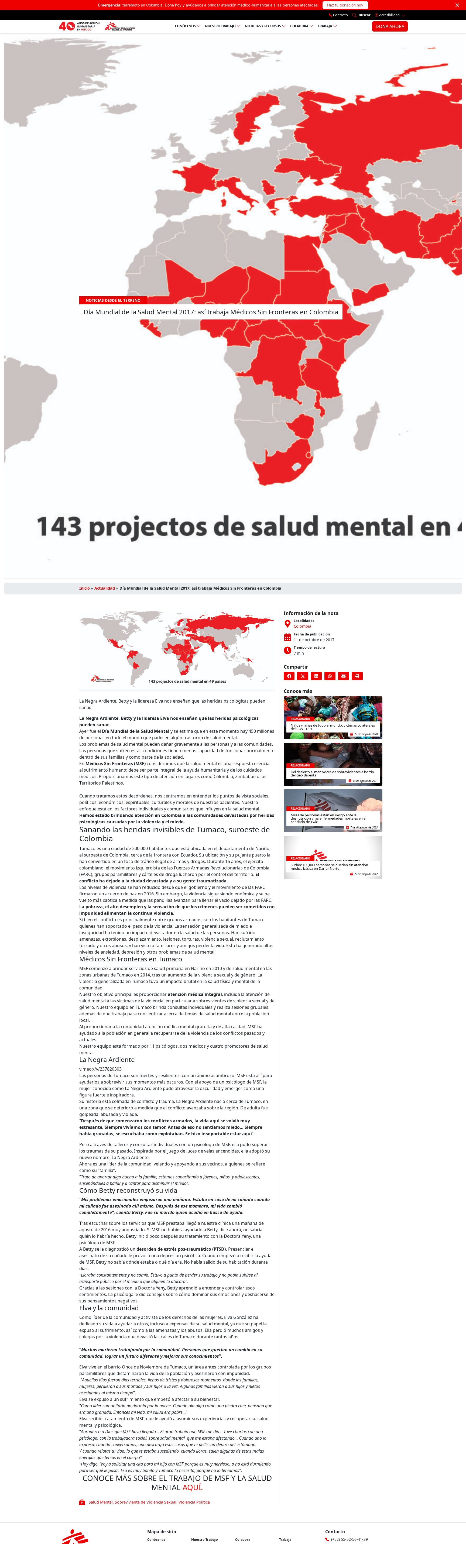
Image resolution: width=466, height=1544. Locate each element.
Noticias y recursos (263, 25)
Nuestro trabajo (220, 25)
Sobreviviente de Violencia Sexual (145, 1502)
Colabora (299, 25)
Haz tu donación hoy (345, 5)
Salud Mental (101, 1502)
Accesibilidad (389, 14)
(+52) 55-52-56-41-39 (349, 1539)
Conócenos (185, 25)
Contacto (340, 14)
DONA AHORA (390, 26)
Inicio (84, 588)
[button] (289, 676)
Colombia (302, 626)
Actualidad (104, 588)
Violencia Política (194, 1502)
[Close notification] (457, 5)
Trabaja (325, 25)
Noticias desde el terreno (113, 300)
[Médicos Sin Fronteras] (97, 26)
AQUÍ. (193, 1487)
